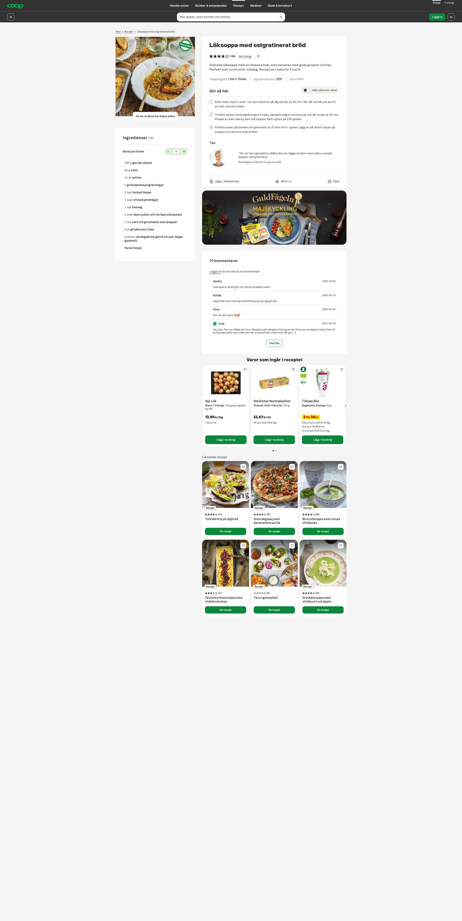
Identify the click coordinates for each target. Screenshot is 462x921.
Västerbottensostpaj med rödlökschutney (223, 599)
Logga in (437, 17)
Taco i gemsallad (266, 598)
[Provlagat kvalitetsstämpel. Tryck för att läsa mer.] (185, 45)
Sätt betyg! (245, 56)
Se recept (226, 531)
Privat (436, 3)
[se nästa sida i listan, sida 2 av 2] (345, 406)
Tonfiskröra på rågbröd (221, 519)
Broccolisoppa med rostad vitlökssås (321, 521)
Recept (128, 31)
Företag (449, 2)
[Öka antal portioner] (184, 151)
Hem (118, 31)
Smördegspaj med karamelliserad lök (267, 521)
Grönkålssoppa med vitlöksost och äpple (316, 599)
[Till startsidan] (15, 5)
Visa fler (274, 343)
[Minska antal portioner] (168, 151)
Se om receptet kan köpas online (155, 116)
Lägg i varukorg (226, 439)
